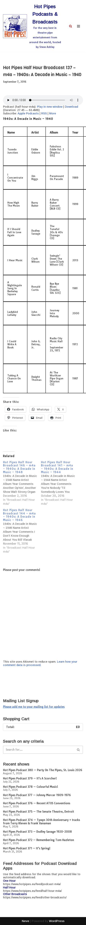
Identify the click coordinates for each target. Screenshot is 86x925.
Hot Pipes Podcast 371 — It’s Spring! (26, 848)
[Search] (70, 26)
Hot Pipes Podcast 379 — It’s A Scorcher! (30, 778)
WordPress (56, 921)
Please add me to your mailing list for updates (34, 706)
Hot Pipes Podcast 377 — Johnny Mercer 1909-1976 (37, 795)
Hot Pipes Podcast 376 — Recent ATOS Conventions (36, 803)
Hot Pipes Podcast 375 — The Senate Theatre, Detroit (38, 811)
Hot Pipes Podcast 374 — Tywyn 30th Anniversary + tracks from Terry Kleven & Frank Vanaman (41, 821)
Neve (25, 921)
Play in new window (49, 106)
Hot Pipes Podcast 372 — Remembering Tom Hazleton (38, 840)
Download (71, 106)
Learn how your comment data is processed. (40, 663)
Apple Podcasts (28, 113)
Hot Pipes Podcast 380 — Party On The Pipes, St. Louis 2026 (42, 770)
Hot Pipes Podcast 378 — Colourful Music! (30, 787)
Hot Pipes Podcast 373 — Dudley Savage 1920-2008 (37, 831)
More (52, 113)
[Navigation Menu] (78, 26)
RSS (44, 113)
